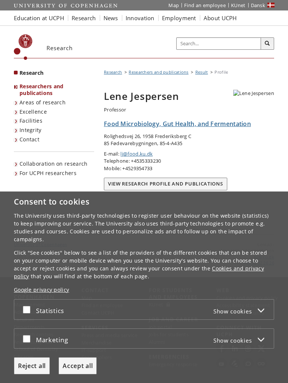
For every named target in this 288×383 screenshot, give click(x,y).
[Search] (267, 43)
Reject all (32, 366)
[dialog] (144, 287)
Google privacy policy (41, 289)
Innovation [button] (140, 18)
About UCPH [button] (220, 18)
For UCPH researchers (48, 173)
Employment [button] (179, 18)
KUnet (238, 5)
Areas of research (43, 102)
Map (173, 5)
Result (201, 72)
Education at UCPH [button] (39, 18)
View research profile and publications (165, 183)
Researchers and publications (42, 90)
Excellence (33, 111)
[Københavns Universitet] (23, 47)
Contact (29, 139)
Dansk (258, 5)
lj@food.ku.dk (136, 153)
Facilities (31, 120)
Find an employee (205, 5)
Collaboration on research (54, 163)
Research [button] (84, 18)
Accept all (78, 366)
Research (32, 72)
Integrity (31, 130)
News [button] (111, 18)
